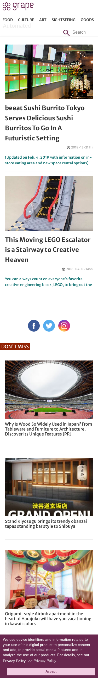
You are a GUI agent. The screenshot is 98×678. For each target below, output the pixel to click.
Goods (87, 19)
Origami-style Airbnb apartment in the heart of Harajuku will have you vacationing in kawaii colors (48, 618)
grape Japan (18, 7)
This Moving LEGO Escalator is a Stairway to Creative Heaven (48, 250)
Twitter (49, 326)
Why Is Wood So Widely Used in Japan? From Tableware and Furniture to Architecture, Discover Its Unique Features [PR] (48, 429)
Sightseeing (64, 19)
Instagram (64, 326)
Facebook (34, 326)
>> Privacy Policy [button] (42, 660)
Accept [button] (50, 671)
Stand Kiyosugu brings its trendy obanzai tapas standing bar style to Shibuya (46, 524)
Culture (26, 19)
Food (8, 19)
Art (43, 19)
